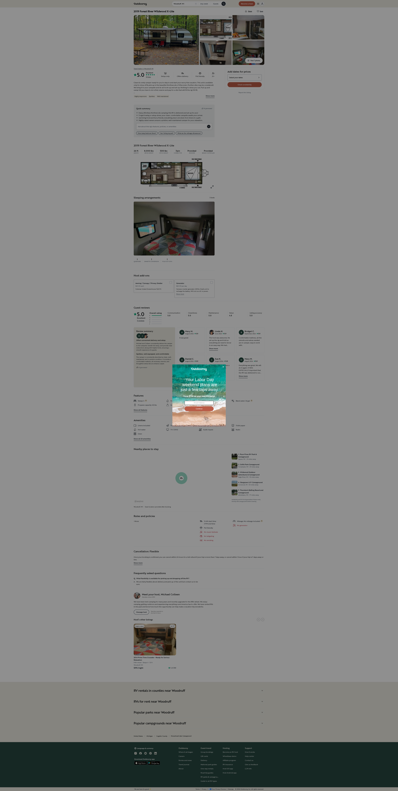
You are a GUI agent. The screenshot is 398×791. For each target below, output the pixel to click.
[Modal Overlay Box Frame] (199, 395)
